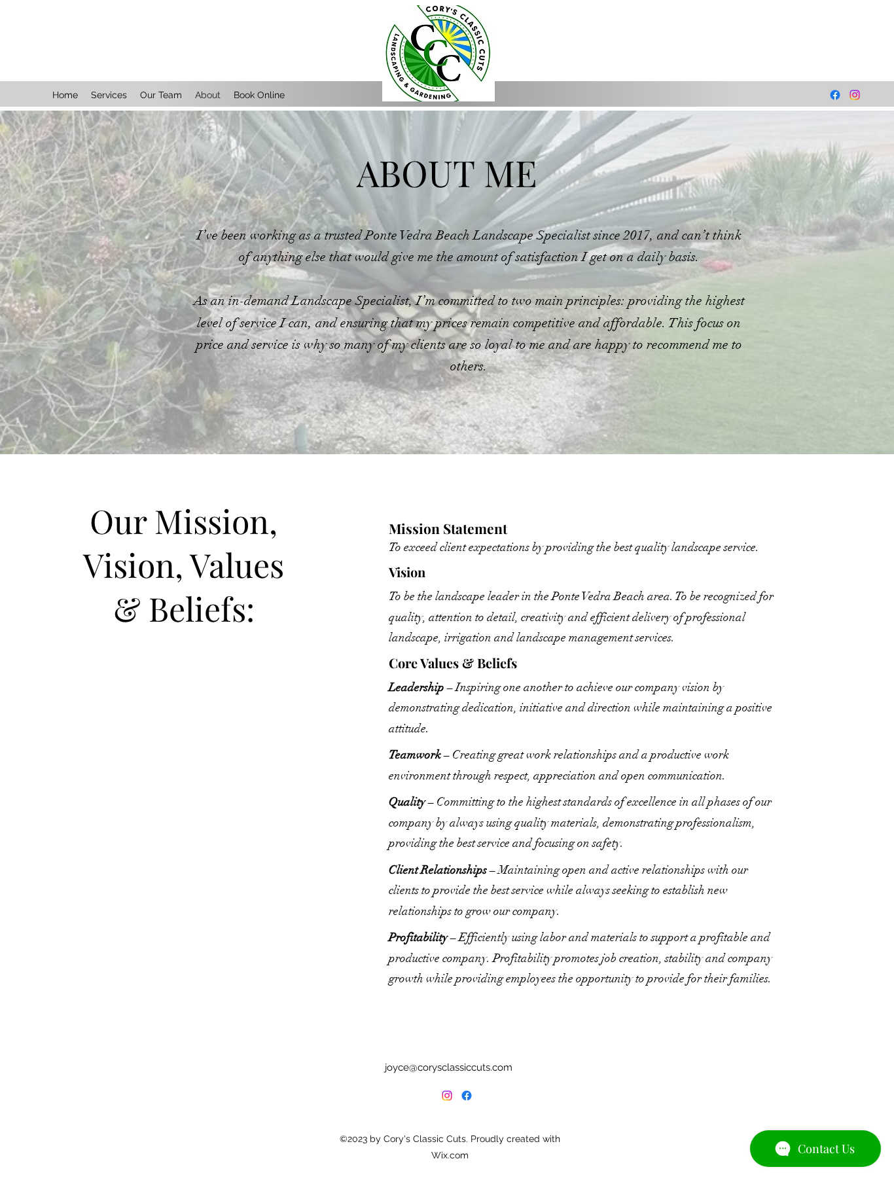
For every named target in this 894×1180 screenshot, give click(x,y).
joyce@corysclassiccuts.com (448, 1067)
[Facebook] (835, 94)
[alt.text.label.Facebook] (466, 1095)
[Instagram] (854, 94)
